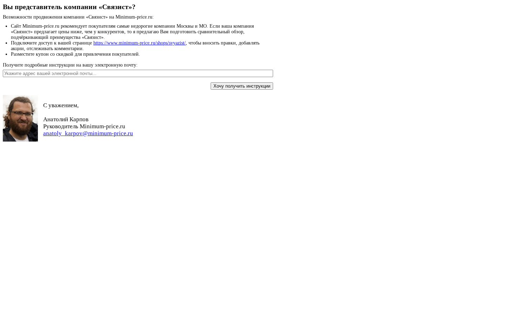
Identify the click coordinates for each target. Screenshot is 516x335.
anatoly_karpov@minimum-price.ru (88, 133)
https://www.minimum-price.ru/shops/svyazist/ (139, 43)
